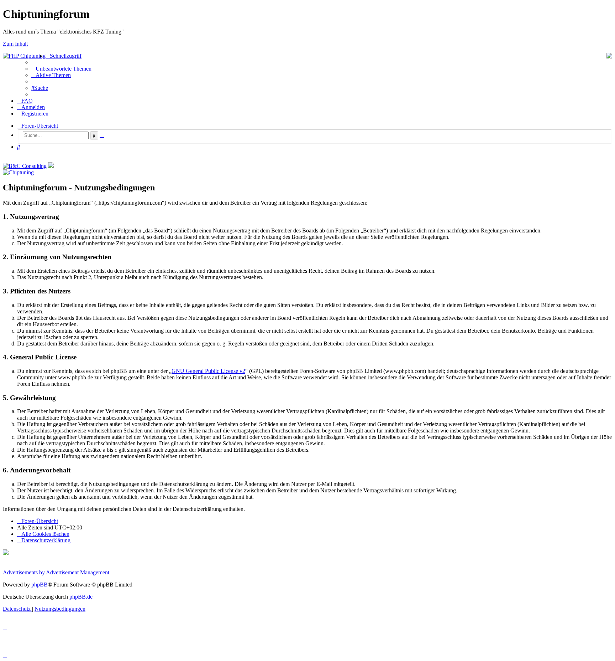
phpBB (39, 584)
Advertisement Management (77, 572)
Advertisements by (24, 572)
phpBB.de (81, 597)
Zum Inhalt (15, 44)
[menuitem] (61, 69)
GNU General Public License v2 (208, 371)
